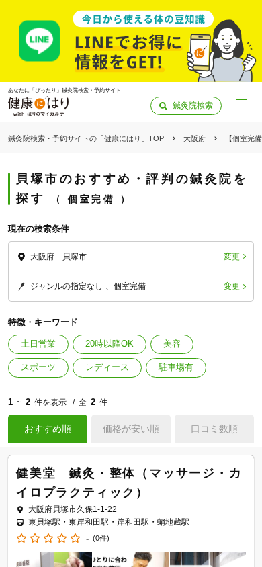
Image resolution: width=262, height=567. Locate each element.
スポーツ (38, 367)
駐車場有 (176, 367)
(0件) (101, 538)
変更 (232, 257)
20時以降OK (109, 344)
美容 (172, 344)
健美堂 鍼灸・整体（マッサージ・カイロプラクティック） (129, 482)
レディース (107, 367)
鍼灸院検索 (193, 105)
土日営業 (38, 344)
